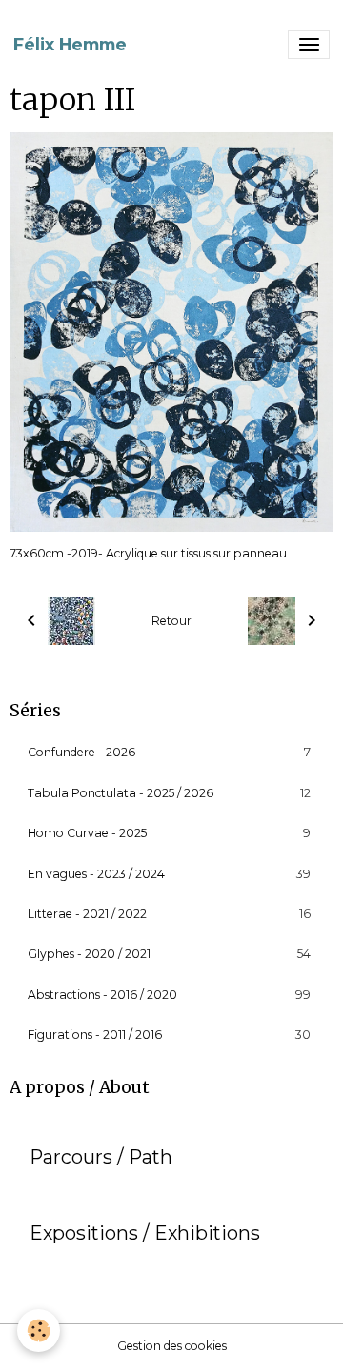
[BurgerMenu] (309, 44)
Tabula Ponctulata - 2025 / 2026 (169, 793)
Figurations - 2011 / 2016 (169, 1034)
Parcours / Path (101, 1157)
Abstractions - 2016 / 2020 (169, 995)
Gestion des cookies (172, 1346)
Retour (171, 621)
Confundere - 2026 (169, 752)
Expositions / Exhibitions (145, 1233)
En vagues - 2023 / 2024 (169, 874)
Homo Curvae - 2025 (169, 833)
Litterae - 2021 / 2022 (169, 914)
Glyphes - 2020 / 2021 (169, 954)
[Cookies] (38, 1330)
